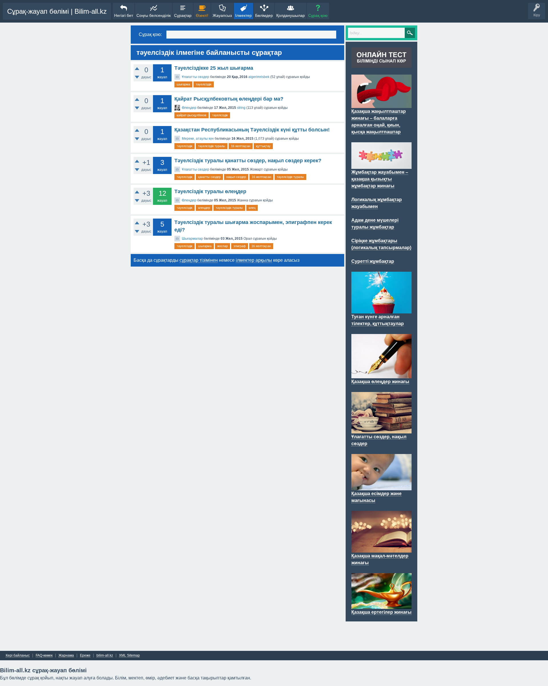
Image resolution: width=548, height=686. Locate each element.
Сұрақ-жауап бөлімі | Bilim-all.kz (57, 11)
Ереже (85, 655)
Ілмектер (243, 15)
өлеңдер (204, 207)
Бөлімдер (264, 15)
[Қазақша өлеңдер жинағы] (381, 374)
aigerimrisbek (258, 77)
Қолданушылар (290, 15)
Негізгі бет (123, 15)
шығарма (183, 84)
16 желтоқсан (240, 146)
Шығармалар (192, 239)
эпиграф (239, 246)
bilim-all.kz (104, 655)
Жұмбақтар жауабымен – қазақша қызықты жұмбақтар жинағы (379, 179)
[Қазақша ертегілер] (381, 605)
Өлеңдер (189, 108)
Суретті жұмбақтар (372, 261)
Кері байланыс (18, 655)
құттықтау (263, 146)
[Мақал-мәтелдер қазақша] (381, 549)
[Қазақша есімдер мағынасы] (381, 486)
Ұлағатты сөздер (195, 77)
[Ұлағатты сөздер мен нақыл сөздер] (381, 430)
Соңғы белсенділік (153, 15)
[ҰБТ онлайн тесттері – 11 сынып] (381, 64)
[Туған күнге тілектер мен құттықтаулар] (381, 310)
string (241, 108)
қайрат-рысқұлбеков (191, 115)
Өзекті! (202, 15)
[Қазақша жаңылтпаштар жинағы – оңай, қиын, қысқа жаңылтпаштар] (381, 104)
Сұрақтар (183, 15)
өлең (252, 207)
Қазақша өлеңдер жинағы (380, 381)
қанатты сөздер (209, 177)
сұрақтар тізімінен (199, 260)
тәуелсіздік (203, 84)
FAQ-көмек (44, 655)
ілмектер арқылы (254, 260)
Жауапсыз (222, 15)
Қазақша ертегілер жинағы (381, 612)
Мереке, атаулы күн (198, 139)
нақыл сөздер (236, 177)
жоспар (222, 246)
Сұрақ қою (318, 15)
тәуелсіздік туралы (211, 146)
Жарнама (66, 655)
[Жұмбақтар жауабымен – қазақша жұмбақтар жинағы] (381, 165)
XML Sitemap (129, 655)
